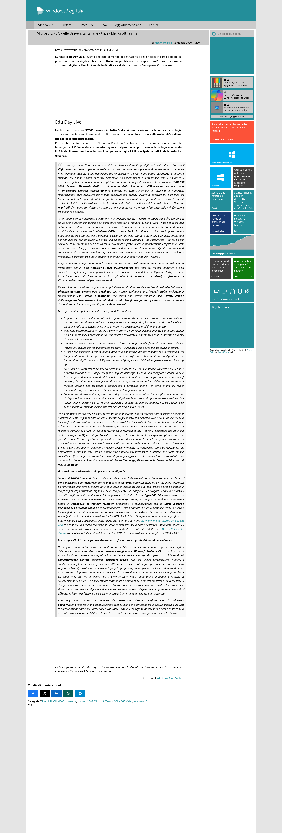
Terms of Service (223, 352)
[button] (30, 25)
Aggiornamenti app (128, 25)
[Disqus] (118, 793)
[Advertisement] (118, 90)
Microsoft (70, 701)
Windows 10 (140, 701)
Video (129, 701)
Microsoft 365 (85, 701)
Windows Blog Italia (169, 678)
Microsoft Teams (103, 701)
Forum (153, 25)
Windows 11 (45, 25)
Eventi (45, 701)
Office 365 (86, 25)
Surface (67, 25)
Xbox (104, 25)
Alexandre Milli (163, 42)
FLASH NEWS (57, 701)
